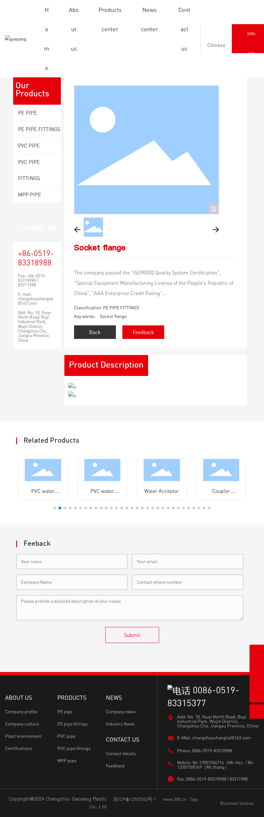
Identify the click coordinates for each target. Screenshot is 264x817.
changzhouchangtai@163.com (35, 301)
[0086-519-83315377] (257, 681)
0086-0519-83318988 (212, 750)
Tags (194, 799)
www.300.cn (175, 799)
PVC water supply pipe (43, 493)
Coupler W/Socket (221, 493)
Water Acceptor (161, 491)
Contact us (37, 227)
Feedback (115, 765)
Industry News (120, 723)
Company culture (22, 723)
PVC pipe (66, 736)
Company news (121, 711)
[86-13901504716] (257, 652)
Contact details (121, 753)
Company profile (21, 711)
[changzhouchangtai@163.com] (257, 666)
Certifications (18, 748)
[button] (54, 508)
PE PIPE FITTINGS (121, 307)
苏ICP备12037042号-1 (135, 799)
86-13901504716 (208, 762)
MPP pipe (66, 760)
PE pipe (64, 711)
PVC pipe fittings (74, 748)
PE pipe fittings (72, 723)
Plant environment (23, 736)
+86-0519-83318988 (36, 257)
